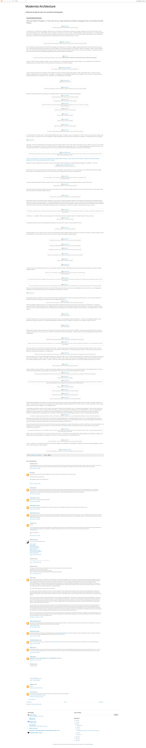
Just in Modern (32, 725)
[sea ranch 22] (65, 385)
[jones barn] (65, 364)
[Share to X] (47, 455)
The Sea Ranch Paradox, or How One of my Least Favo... (88, 730)
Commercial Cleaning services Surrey (37, 695)
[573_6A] (65, 56)
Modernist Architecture (40, 6)
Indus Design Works (34, 621)
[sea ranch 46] (65, 429)
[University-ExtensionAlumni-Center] (65, 164)
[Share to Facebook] (49, 455)
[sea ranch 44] (65, 130)
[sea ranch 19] (65, 393)
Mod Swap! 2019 (32, 719)
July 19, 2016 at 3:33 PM (35, 509)
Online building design (34, 625)
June (78, 729)
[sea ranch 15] (65, 414)
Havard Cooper (34, 530)
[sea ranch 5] (65, 313)
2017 (77, 722)
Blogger (91, 744)
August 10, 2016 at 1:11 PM (35, 554)
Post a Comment (31, 699)
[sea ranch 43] (65, 338)
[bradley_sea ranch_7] (65, 42)
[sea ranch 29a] (65, 95)
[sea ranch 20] (65, 397)
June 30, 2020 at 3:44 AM (35, 627)
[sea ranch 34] (65, 209)
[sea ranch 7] (65, 284)
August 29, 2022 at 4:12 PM (35, 660)
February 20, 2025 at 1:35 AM (36, 687)
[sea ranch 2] (65, 259)
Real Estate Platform (63, 633)
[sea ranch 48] (65, 244)
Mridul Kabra (32, 539)
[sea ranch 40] (65, 271)
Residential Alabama (34, 640)
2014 (77, 738)
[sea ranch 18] (65, 103)
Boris (31, 472)
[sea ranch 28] (65, 217)
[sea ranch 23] (65, 372)
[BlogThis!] (46, 455)
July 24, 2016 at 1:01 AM (35, 535)
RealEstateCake (33, 631)
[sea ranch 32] (65, 440)
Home (65, 702)
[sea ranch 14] (65, 176)
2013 (77, 740)
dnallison (32, 647)
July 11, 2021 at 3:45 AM (35, 643)
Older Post (101, 702)
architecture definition (34, 546)
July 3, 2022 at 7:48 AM (34, 652)
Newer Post (29, 702)
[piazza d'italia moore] (65, 152)
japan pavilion (33, 545)
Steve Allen (32, 692)
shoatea (31, 656)
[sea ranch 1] (65, 195)
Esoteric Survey (32, 714)
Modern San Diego (33, 728)
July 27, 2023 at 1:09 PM (35, 680)
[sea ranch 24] (65, 376)
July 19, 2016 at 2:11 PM (35, 493)
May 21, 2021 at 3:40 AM (35, 636)
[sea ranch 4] (65, 248)
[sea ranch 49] (30, 139)
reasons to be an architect (35, 550)
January (78, 734)
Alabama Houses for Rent (56, 641)
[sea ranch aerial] (65, 80)
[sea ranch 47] (65, 238)
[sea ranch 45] (65, 184)
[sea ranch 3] (65, 253)
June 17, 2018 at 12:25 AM (35, 562)
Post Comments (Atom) (37, 704)
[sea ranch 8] (65, 278)
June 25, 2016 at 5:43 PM (35, 468)
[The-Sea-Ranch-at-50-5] (65, 449)
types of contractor (33, 549)
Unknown (32, 487)
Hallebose (32, 684)
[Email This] (44, 455)
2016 (77, 723)
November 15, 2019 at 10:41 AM (36, 617)
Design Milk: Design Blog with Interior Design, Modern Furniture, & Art (44, 730)
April (78, 732)
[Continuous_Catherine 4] (65, 67)
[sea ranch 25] (65, 380)
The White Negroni (32, 722)
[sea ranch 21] (65, 341)
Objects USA (32, 718)
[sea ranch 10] (65, 119)
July (78, 727)
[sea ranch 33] (65, 353)
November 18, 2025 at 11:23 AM (36, 696)
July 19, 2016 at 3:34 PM (35, 519)
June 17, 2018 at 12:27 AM (35, 573)
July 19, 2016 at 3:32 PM (35, 501)
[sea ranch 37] (65, 389)
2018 (77, 720)
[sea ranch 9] (65, 114)
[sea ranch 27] (65, 227)
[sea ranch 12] (65, 124)
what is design (33, 544)
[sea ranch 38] (65, 325)
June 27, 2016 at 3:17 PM (35, 483)
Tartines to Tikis (32, 721)
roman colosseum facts (34, 547)
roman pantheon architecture (36, 551)
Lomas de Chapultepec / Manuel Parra (36, 716)
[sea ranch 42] (30, 292)
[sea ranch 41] (65, 301)
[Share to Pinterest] (50, 455)
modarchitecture (33, 497)
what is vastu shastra (34, 552)
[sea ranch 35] (65, 87)
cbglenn (31, 577)
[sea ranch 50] (65, 26)
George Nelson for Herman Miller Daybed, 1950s (38, 726)
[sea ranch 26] (65, 264)
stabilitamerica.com (37, 678)
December (79, 725)
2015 (77, 736)
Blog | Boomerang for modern (35, 732)
